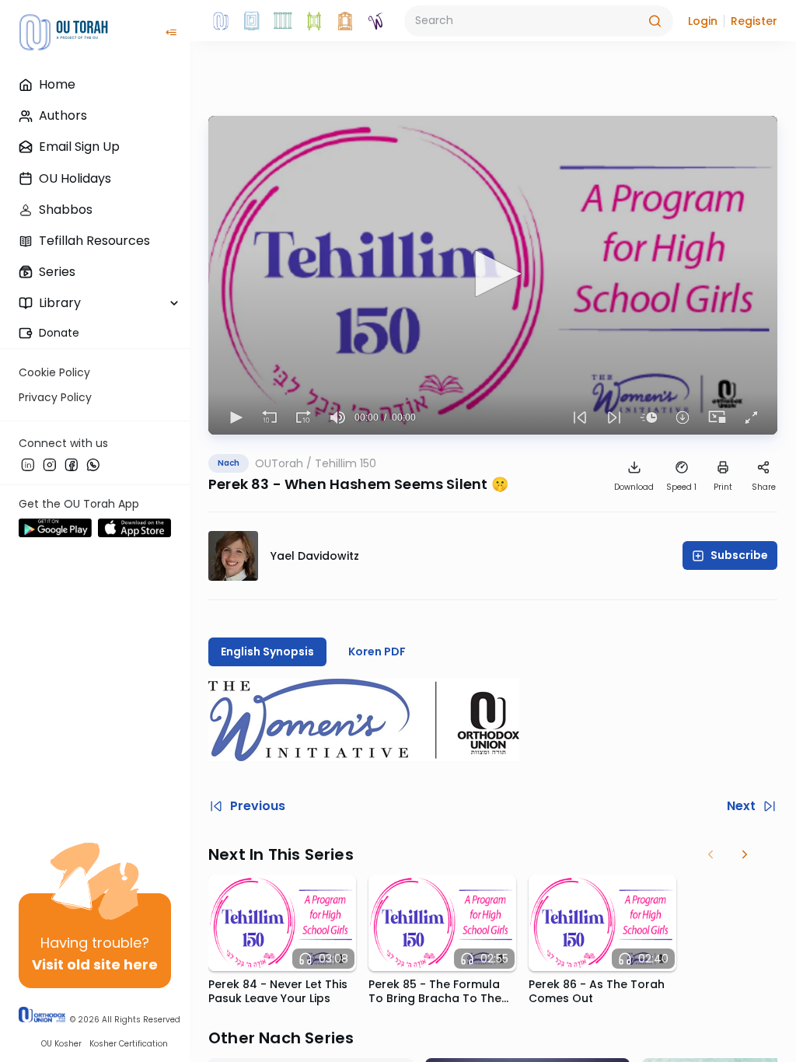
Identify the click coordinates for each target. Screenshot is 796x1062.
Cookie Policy (54, 372)
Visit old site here (95, 964)
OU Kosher (61, 1044)
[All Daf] (345, 21)
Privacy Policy (55, 397)
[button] (702, 21)
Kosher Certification (128, 1044)
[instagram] (49, 464)
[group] (337, 417)
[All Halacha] (283, 21)
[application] (492, 275)
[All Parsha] (314, 21)
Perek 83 (238, 484)
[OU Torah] (220, 21)
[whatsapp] (93, 464)
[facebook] (71, 464)
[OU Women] (376, 21)
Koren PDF (377, 651)
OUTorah (279, 463)
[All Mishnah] (251, 21)
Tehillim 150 (345, 463)
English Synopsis (267, 651)
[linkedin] (28, 464)
